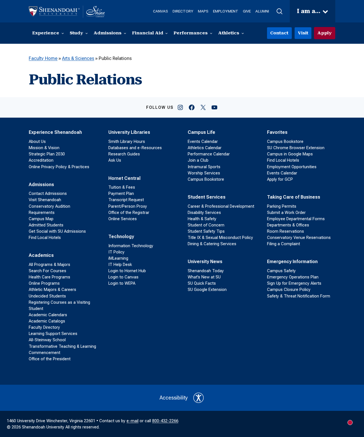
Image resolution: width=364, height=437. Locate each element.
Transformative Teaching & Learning (62, 346)
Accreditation (41, 160)
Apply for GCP (280, 179)
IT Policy (116, 252)
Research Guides (124, 154)
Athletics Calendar (205, 147)
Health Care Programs (49, 277)
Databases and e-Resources (135, 147)
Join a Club (198, 160)
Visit (303, 33)
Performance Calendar (209, 154)
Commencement (44, 352)
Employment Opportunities (292, 166)
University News (205, 261)
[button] (279, 11)
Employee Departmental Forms (296, 218)
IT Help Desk (120, 264)
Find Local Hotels (45, 237)
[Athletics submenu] (242, 33)
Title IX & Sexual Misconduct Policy (220, 237)
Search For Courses (47, 270)
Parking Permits (281, 206)
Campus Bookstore (206, 179)
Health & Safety (202, 218)
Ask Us (114, 160)
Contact (279, 33)
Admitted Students (46, 225)
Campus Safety (281, 270)
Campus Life (201, 132)
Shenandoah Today (206, 270)
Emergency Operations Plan (292, 277)
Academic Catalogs (47, 321)
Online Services (122, 218)
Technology (121, 236)
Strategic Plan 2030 (47, 154)
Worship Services (204, 173)
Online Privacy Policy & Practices (59, 166)
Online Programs (44, 283)
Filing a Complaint (283, 243)
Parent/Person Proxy (127, 206)
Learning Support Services (53, 333)
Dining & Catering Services (212, 243)
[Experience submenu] (62, 33)
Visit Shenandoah (45, 199)
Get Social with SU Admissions (57, 231)
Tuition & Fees (121, 187)
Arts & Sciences (78, 58)
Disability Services (204, 212)
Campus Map (41, 218)
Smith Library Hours (126, 141)
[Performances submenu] (211, 33)
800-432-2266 (165, 420)
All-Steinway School (47, 339)
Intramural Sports (204, 166)
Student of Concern (206, 225)
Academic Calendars (48, 314)
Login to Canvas (123, 277)
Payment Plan (121, 193)
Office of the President (50, 358)
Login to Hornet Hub (127, 270)
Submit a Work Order (286, 212)
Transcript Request (126, 199)
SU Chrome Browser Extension (295, 147)
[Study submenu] (86, 33)
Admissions (41, 184)
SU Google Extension (207, 289)
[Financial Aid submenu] (166, 33)
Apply (324, 33)
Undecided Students (47, 296)
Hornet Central (124, 178)
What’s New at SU (204, 277)
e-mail (132, 420)
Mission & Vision (44, 147)
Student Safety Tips (206, 231)
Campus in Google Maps (290, 154)
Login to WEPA (121, 283)
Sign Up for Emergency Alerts (294, 283)
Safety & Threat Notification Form (298, 296)
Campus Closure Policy (289, 289)
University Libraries (129, 132)
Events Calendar (203, 141)
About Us (37, 141)
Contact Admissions (48, 193)
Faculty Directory (44, 327)
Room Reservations (285, 231)
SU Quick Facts (202, 283)
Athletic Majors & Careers (52, 289)
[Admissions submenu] (125, 33)
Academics (41, 255)
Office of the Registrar (128, 212)
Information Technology (130, 245)
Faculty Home (43, 58)
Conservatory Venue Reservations (299, 237)
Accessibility (174, 398)
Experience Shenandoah (55, 132)
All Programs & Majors (49, 264)
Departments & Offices (288, 225)
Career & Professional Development (221, 206)
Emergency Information (292, 261)
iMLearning (118, 258)
